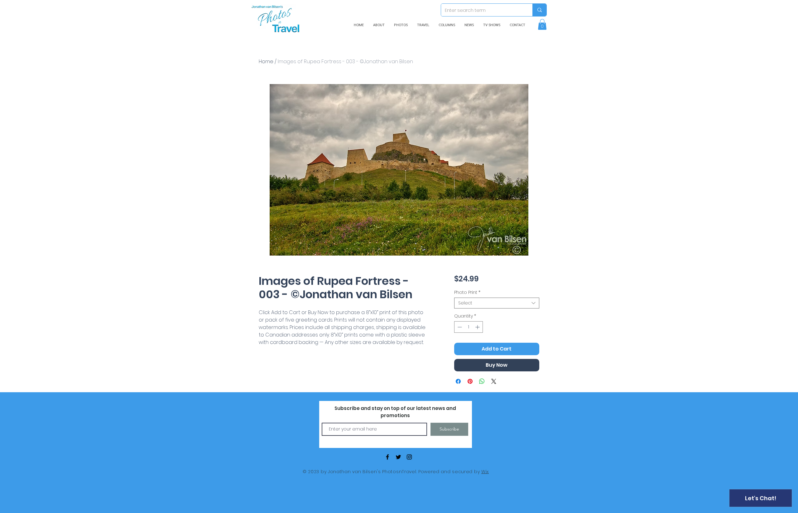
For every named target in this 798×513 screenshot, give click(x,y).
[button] (542, 24)
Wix (485, 471)
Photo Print (467, 292)
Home (266, 61)
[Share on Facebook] (458, 381)
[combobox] (496, 303)
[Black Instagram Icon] (409, 457)
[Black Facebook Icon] (387, 457)
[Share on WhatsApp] (482, 381)
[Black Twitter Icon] (398, 457)
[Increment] (478, 327)
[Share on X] (494, 381)
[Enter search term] (539, 10)
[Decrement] (459, 327)
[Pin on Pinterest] (470, 381)
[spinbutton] (468, 327)
